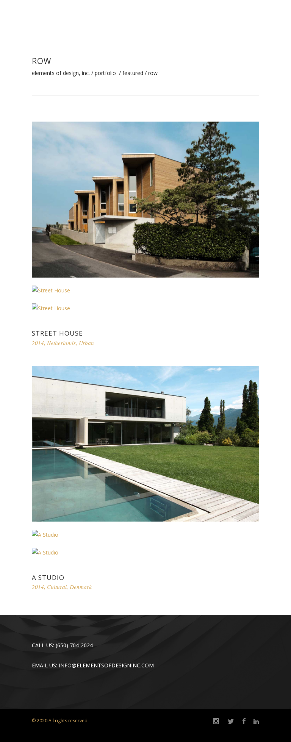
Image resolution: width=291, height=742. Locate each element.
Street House (57, 333)
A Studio (48, 577)
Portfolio (105, 73)
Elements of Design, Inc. (61, 73)
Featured (132, 73)
